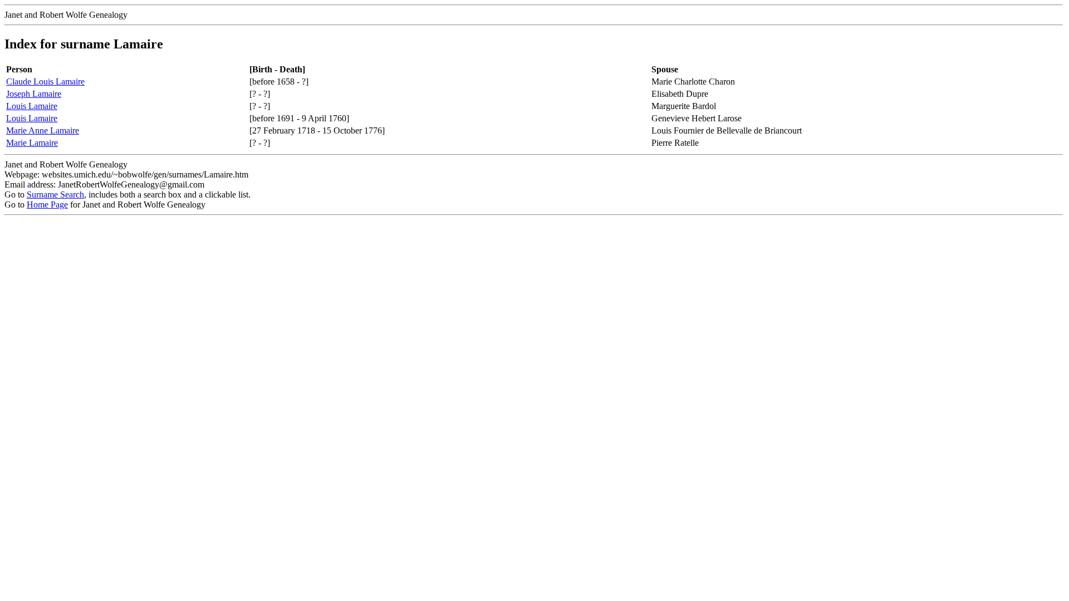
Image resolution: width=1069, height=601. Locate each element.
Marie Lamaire (32, 142)
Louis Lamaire (31, 106)
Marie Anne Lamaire (42, 130)
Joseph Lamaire (33, 93)
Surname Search (55, 194)
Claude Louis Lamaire (45, 81)
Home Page (47, 204)
